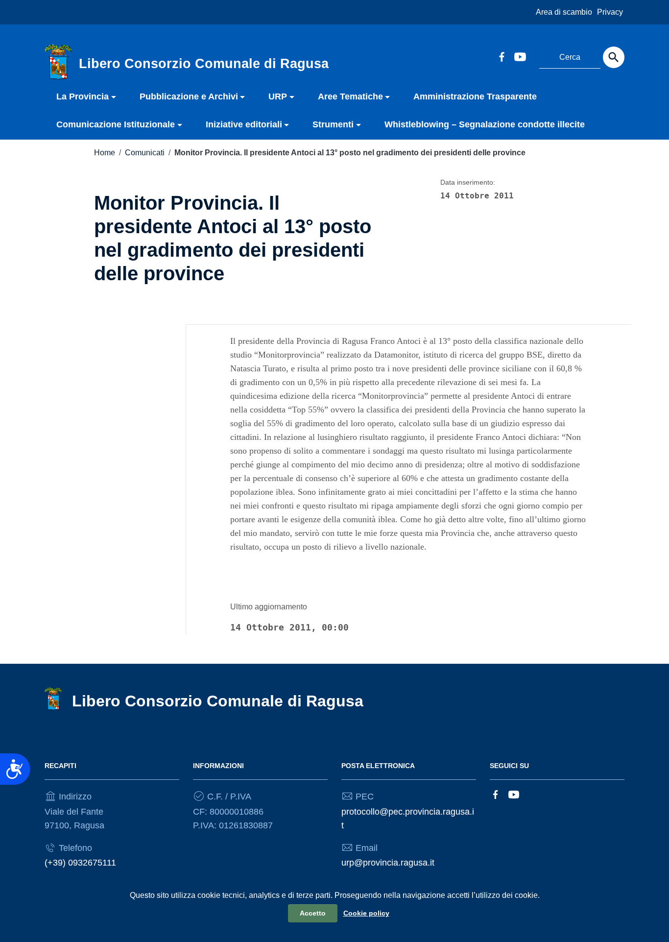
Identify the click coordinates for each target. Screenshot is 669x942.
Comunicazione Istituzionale (115, 124)
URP (277, 96)
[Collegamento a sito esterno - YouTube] (520, 56)
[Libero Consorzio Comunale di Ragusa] (58, 62)
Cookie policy (366, 913)
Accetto (313, 913)
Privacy (610, 12)
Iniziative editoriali (244, 124)
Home (104, 152)
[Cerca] (613, 57)
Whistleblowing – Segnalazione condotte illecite (484, 124)
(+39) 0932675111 (80, 863)
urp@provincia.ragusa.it (387, 863)
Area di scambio (564, 12)
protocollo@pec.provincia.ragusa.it (407, 818)
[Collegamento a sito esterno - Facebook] (501, 56)
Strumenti (333, 124)
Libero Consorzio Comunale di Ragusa (217, 701)
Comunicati (145, 152)
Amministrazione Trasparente (475, 96)
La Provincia (82, 96)
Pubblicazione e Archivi (189, 96)
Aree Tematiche (350, 96)
